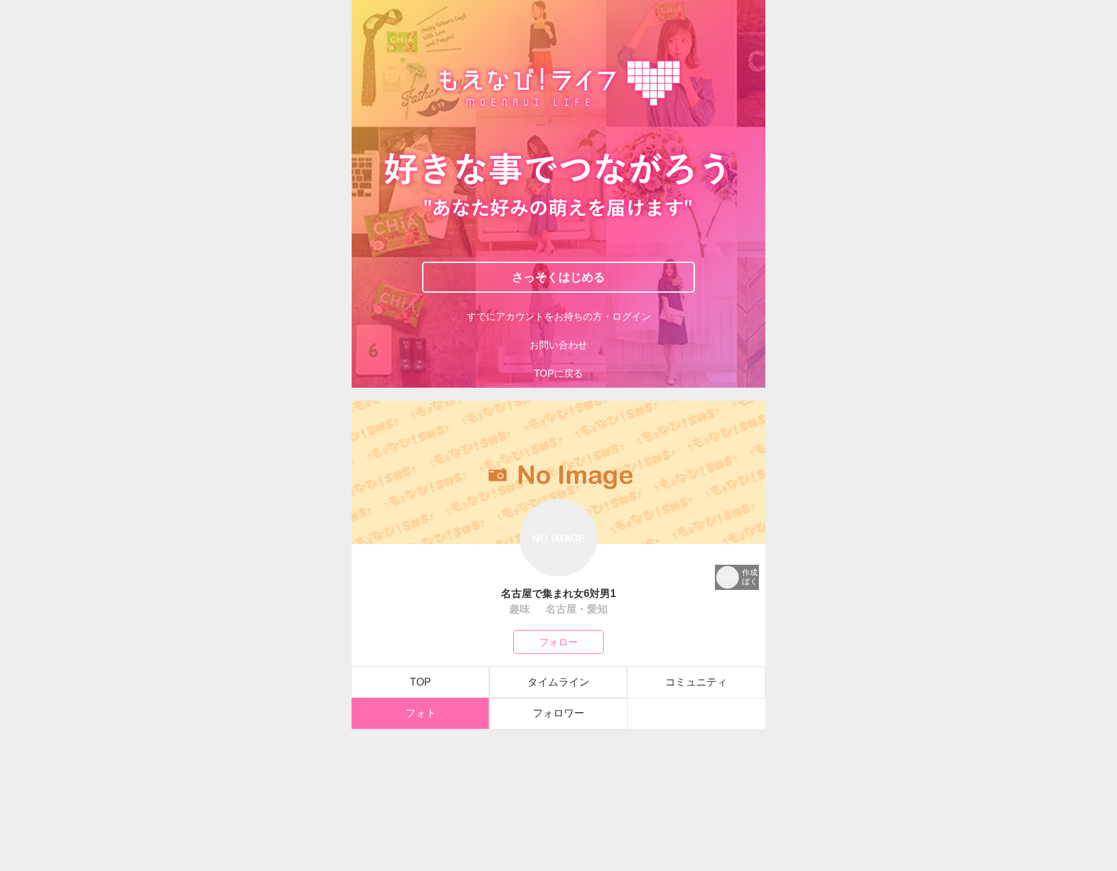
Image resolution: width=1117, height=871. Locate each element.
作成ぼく (750, 577)
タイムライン (558, 682)
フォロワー (558, 713)
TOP (420, 682)
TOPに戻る (558, 373)
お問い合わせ (558, 345)
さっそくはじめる (558, 276)
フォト (420, 713)
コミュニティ (696, 682)
